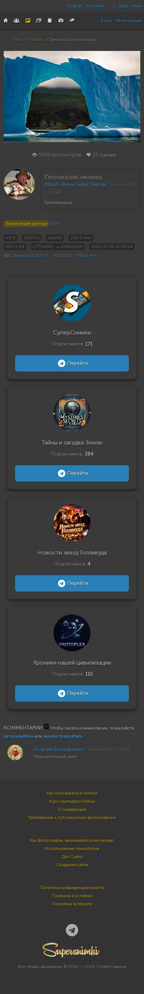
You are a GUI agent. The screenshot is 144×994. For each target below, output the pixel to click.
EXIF (55, 223)
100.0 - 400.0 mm (78, 255)
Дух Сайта (72, 856)
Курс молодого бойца (72, 801)
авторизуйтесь (18, 736)
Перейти (77, 363)
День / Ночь (129, 5)
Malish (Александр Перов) (76, 184)
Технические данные (26, 223)
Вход (106, 20)
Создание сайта (72, 864)
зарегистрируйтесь (62, 736)
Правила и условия (72, 895)
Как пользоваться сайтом (72, 793)
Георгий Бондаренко (58, 749)
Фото (18, 39)
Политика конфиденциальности (72, 887)
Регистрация (129, 20)
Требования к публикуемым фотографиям (72, 817)
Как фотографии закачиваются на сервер (72, 840)
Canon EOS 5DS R (29, 255)
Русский (95, 5)
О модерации (72, 809)
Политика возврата (72, 903)
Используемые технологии (72, 848)
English (74, 5)
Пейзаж (36, 39)
